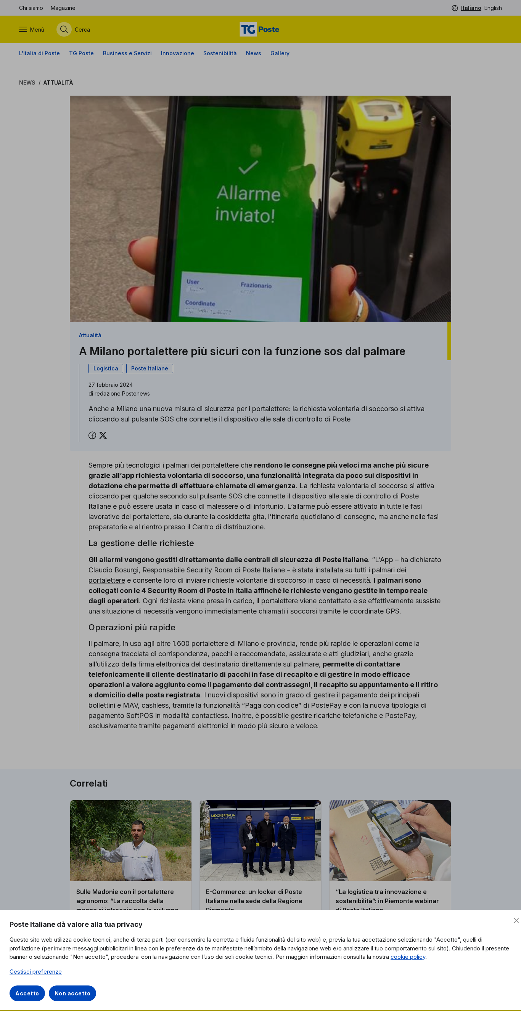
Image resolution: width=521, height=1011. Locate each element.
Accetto (27, 993)
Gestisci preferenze (36, 971)
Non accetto (73, 993)
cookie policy (408, 956)
